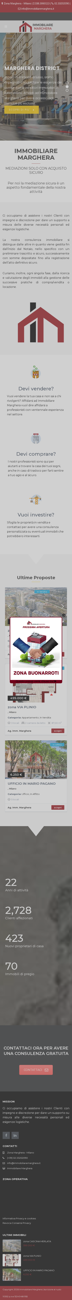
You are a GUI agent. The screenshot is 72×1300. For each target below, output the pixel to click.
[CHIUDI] (64, 615)
